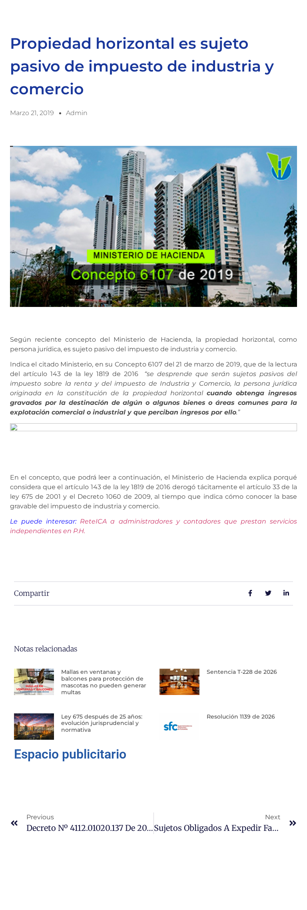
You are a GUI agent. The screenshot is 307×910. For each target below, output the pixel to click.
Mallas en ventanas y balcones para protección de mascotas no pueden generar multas (103, 681)
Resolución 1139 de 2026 (241, 716)
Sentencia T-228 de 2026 (242, 671)
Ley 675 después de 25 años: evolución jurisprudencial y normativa (101, 723)
